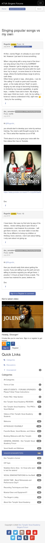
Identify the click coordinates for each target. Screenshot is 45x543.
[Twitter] (15, 532)
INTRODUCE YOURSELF (22, 426)
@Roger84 (10, 123)
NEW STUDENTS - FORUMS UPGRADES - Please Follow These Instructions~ (22, 390)
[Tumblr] (25, 537)
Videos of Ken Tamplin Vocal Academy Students (22, 415)
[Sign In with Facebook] (13, 344)
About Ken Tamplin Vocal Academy (22, 502)
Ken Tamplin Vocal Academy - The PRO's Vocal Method (22, 407)
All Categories (9, 379)
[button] (5, 103)
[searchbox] (39, 9)
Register (21, 293)
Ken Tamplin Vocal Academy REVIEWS (22, 401)
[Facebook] (9, 532)
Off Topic (22, 463)
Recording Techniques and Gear (22, 487)
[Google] (32, 537)
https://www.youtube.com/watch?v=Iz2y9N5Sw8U (22, 192)
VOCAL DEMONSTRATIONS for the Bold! (22, 475)
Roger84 (7, 44)
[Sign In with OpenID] (4, 344)
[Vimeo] (12, 537)
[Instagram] (22, 532)
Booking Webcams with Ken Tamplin (22, 436)
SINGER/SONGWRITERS (23, 46)
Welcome (22, 421)
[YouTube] (35, 532)
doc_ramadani (9, 111)
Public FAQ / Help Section (22, 397)
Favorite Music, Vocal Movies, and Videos (22, 431)
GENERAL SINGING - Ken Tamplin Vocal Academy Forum (22, 442)
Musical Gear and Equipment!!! (22, 492)
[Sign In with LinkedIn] (8, 344)
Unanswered (23, 370)
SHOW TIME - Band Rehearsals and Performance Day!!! (22, 481)
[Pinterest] (28, 532)
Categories (10, 360)
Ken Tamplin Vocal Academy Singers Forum (12, 3)
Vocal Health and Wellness (22, 448)
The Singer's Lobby (22, 497)
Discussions (10, 365)
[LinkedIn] (19, 537)
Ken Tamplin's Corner (22, 458)
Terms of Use (22, 384)
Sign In (13, 293)
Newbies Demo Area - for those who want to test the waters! (22, 469)
